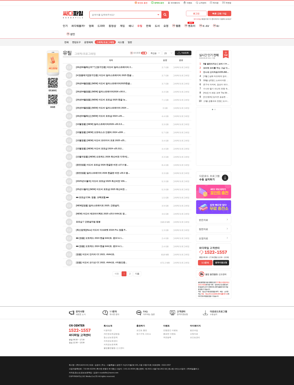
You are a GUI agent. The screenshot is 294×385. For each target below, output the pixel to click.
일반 (130, 42)
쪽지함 (216, 3)
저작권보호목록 (111, 344)
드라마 (101, 26)
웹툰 (178, 26)
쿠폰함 (228, 3)
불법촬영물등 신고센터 (114, 348)
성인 (72, 34)
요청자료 (203, 238)
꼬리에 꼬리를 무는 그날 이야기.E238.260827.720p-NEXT (229, 68)
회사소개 (108, 325)
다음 (137, 274)
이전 (117, 274)
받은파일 (194, 330)
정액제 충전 (159, 3)
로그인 (196, 13)
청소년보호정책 (111, 337)
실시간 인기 (209, 55)
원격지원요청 (221, 262)
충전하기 (140, 325)
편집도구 (76, 42)
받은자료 (203, 220)
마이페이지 (175, 3)
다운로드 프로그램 (209, 178)
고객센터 (202, 3)
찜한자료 (203, 229)
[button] (212, 109)
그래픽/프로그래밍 (105, 42)
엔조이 (191, 26)
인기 (65, 26)
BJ (218, 26)
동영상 (112, 26)
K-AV (206, 26)
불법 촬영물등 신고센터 (215, 274)
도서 (157, 26)
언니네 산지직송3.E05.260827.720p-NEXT (222, 72)
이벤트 (189, 3)
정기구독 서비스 (143, 334)
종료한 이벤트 (169, 334)
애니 (131, 26)
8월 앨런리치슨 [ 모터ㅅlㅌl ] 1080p (219, 64)
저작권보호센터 (111, 341)
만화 (148, 26)
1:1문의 (205, 262)
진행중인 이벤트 (170, 330)
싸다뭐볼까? (78, 26)
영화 (91, 26)
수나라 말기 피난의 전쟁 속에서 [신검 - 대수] (223, 89)
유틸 (139, 26)
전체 (66, 42)
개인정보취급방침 (112, 334)
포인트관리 (195, 337)
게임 (122, 26)
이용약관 (108, 330)
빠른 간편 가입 (219, 13)
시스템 (121, 42)
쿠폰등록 (167, 337)
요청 (166, 26)
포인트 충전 (142, 3)
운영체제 (88, 42)
